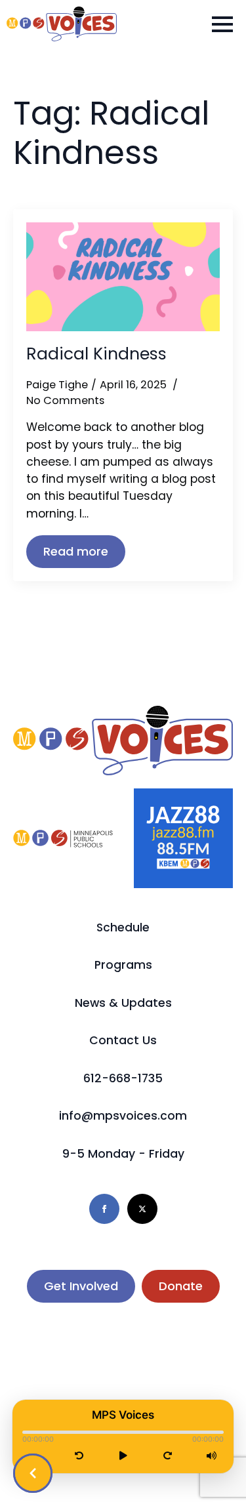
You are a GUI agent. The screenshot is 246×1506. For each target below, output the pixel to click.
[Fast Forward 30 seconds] (167, 1456)
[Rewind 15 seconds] (79, 1456)
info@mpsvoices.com (123, 1116)
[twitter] (142, 1209)
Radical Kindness (96, 354)
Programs (123, 965)
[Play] (123, 1456)
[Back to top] (213, 1473)
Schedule (123, 927)
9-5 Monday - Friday (123, 1154)
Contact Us (123, 1040)
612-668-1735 (123, 1078)
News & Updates (123, 1003)
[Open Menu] (222, 24)
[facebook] (104, 1209)
